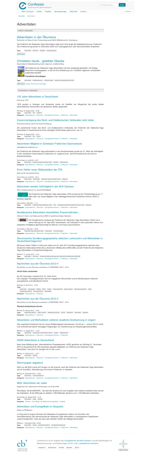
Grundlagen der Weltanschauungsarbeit (45, 401)
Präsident (64, 179)
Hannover (35, 256)
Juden (34, 399)
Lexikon (83, 11)
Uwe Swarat (31, 289)
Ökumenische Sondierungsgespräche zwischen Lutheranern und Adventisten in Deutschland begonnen (60, 239)
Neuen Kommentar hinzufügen (36, 84)
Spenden (69, 447)
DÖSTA (39, 289)
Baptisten (85, 312)
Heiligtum (42, 50)
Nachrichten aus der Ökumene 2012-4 (37, 263)
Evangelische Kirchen (52, 115)
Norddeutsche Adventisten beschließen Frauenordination (47, 212)
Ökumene (35, 50)
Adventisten (28, 50)
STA (34, 113)
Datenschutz (52, 447)
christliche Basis (48, 80)
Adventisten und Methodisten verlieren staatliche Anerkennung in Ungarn (56, 320)
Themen (27, 401)
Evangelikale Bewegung (58, 425)
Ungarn (56, 333)
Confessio (36, 4)
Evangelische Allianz (44, 425)
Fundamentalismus (38, 375)
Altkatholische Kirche (53, 312)
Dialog (34, 425)
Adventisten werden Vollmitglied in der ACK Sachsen (45, 186)
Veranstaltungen (60, 11)
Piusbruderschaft (57, 289)
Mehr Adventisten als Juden (32, 383)
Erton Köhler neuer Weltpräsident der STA (39, 169)
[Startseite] (23, 5)
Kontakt (61, 447)
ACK (55, 205)
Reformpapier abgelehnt (30, 362)
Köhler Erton (28, 179)
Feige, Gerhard (68, 289)
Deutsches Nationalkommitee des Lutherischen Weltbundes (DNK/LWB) (60, 256)
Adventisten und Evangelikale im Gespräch (40, 406)
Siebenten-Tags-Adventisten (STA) (64, 80)
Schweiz (56, 162)
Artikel (39, 11)
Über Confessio (28, 11)
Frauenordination (58, 231)
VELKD (63, 312)
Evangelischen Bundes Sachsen (78, 440)
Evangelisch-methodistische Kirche (42, 333)
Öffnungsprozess (51, 50)
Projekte (48, 11)
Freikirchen (64, 115)
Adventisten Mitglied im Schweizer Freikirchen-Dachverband (49, 143)
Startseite (21, 16)
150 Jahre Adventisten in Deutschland (37, 96)
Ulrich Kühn (23, 289)
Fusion (38, 136)
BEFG (44, 289)
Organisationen (30, 115)
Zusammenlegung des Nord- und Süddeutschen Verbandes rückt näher (55, 120)
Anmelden (128, 11)
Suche (77, 447)
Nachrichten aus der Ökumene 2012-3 (37, 298)
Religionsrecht (64, 333)
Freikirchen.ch (64, 162)
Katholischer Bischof (30, 312)
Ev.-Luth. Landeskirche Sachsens (84, 443)
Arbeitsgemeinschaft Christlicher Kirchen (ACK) (71, 205)
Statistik (35, 355)
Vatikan (49, 289)
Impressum (42, 447)
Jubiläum (39, 113)
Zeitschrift (73, 11)
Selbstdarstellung (38, 80)
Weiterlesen (21, 54)
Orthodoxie (70, 312)
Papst (89, 289)
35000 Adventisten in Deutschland (35, 340)
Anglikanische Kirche (26, 291)
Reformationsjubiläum (80, 289)
